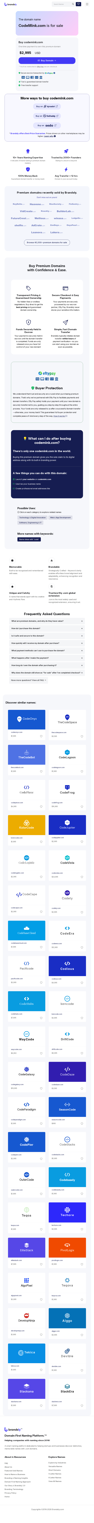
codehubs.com (16, 1014)
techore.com (56, 1225)
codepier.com (16, 1155)
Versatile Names (55, 1466)
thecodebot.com (17, 767)
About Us (8, 1467)
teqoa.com (15, 1225)
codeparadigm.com (18, 1119)
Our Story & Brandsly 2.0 (15, 1486)
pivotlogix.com (57, 1260)
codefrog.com (57, 803)
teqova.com (56, 1296)
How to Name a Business (15, 1474)
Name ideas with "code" (29, 539)
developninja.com (17, 1331)
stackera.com (57, 1402)
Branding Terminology (14, 1489)
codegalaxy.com (17, 1084)
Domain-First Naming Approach (18, 1482)
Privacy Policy (10, 1493)
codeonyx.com (16, 732)
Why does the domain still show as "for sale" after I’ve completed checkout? (45, 673)
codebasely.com (58, 1190)
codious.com (56, 979)
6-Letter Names (54, 1478)
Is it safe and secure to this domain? (27, 636)
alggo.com (56, 1331)
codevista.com (57, 873)
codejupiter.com (58, 838)
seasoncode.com (58, 1120)
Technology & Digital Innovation (32, 518)
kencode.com (57, 1014)
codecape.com (16, 908)
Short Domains (54, 1470)
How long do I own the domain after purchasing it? (34, 665)
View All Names (54, 1481)
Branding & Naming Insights (16, 1478)
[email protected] (58, 489)
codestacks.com (58, 1155)
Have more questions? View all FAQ (27, 680)
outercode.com (17, 1190)
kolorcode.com (16, 838)
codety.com (56, 908)
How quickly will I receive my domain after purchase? (35, 643)
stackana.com (16, 1402)
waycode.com (16, 1049)
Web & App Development (60, 518)
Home (7, 1497)
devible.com (56, 1366)
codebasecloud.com (19, 943)
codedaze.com (57, 1084)
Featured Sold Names (14, 1471)
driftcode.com (57, 1049)
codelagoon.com (58, 767)
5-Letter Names (54, 1474)
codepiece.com (17, 803)
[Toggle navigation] (87, 4)
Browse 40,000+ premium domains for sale (47, 243)
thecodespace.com (59, 732)
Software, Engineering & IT (30, 523)
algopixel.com (16, 1295)
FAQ (6, 1463)
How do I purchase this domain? (25, 628)
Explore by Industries (57, 1463)
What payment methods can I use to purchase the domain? (38, 651)
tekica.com (15, 1366)
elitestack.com (16, 1260)
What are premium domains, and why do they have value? (37, 621)
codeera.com (57, 943)
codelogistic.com (17, 873)
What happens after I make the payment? (30, 658)
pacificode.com (17, 979)
